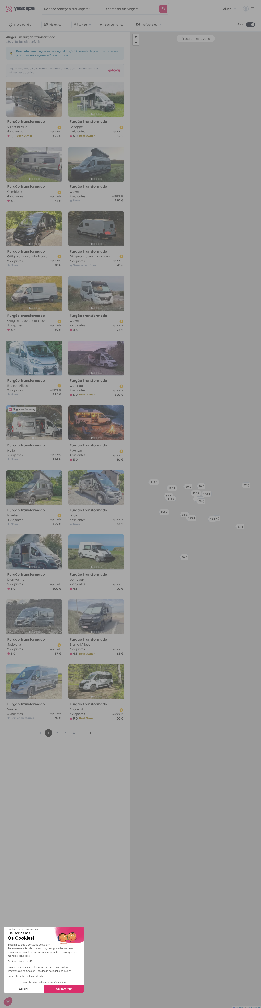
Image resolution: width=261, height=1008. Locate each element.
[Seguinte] (57, 99)
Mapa (240, 24)
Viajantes (55, 24)
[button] (192, 519)
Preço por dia (22, 24)
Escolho (24, 988)
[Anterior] (10, 99)
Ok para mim (64, 988)
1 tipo (83, 24)
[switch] (250, 24)
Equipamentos (114, 24)
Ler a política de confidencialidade (25, 976)
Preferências (149, 24)
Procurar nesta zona (195, 38)
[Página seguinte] (90, 733)
